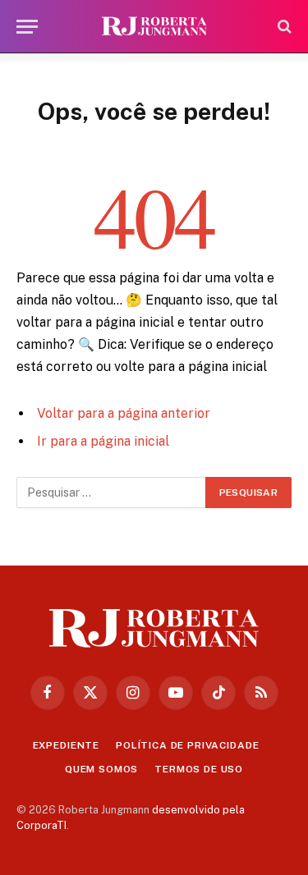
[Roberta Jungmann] (154, 26)
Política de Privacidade (187, 745)
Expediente (66, 745)
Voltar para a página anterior (123, 413)
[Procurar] (283, 26)
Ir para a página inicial (103, 441)
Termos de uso (198, 769)
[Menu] (27, 26)
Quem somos (101, 769)
